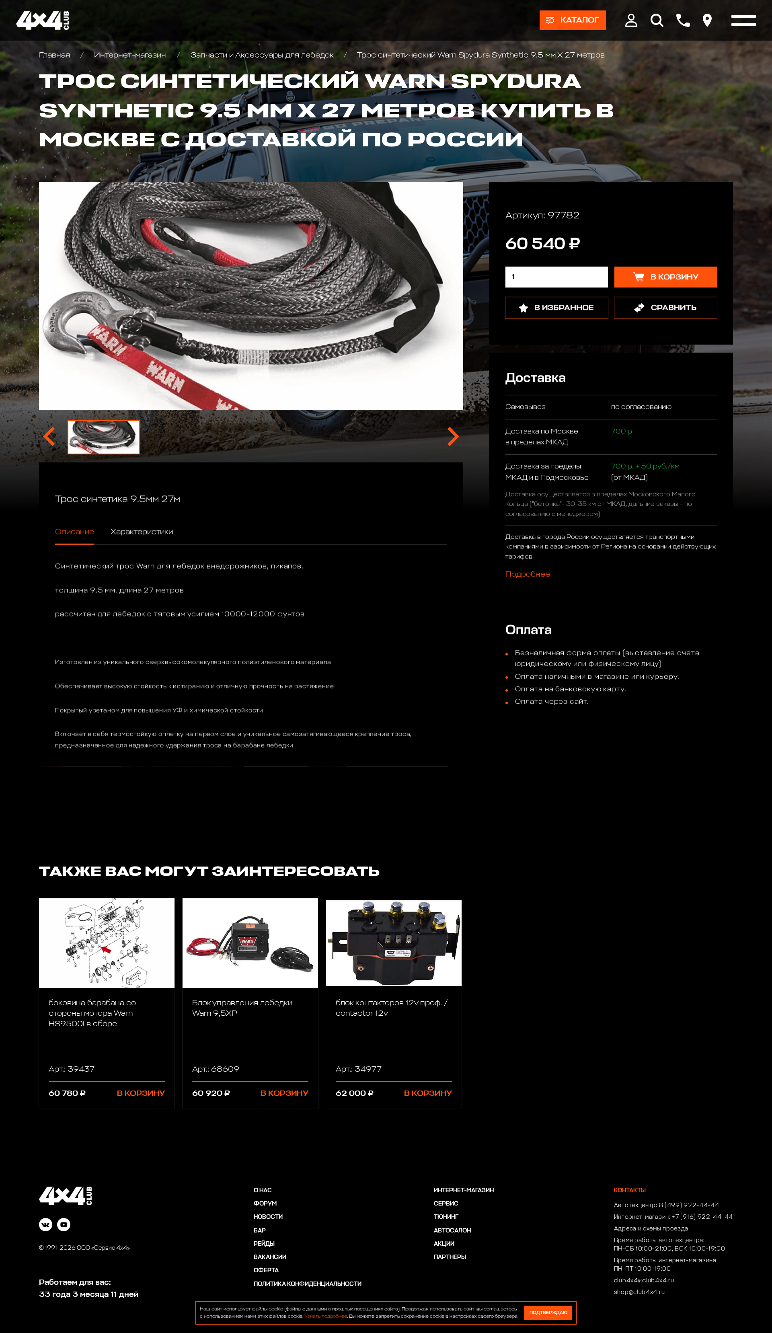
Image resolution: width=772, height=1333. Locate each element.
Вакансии (270, 1257)
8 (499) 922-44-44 (689, 1205)
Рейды (264, 1244)
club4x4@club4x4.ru (644, 1281)
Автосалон (452, 1231)
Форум (265, 1204)
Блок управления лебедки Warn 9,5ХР (242, 1008)
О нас (263, 1190)
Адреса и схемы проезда (651, 1229)
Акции (444, 1244)
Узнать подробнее (325, 1316)
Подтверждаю (548, 1312)
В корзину (141, 1093)
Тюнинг (446, 1217)
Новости (268, 1217)
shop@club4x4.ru (639, 1292)
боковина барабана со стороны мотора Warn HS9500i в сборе (92, 1013)
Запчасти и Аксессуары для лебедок (262, 55)
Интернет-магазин (130, 55)
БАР (260, 1231)
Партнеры (450, 1257)
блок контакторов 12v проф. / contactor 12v (392, 1008)
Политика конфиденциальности (307, 1284)
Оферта (266, 1270)
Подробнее (527, 574)
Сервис (446, 1204)
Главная (55, 55)
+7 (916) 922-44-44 (702, 1217)
